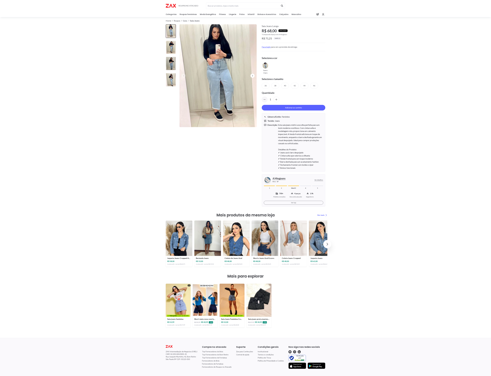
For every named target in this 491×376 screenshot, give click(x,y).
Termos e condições (266, 354)
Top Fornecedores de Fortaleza (214, 358)
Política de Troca (264, 358)
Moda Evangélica (208, 14)
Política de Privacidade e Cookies (271, 361)
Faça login (266, 47)
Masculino (296, 14)
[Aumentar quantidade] (276, 99)
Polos (242, 14)
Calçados (283, 14)
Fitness (222, 14)
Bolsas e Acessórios (267, 14)
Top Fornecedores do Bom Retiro (215, 354)
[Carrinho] (318, 14)
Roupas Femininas (188, 14)
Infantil (251, 14)
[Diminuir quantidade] (264, 99)
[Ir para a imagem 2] (171, 47)
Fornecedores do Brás (211, 361)
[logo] (181, 346)
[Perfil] (323, 14)
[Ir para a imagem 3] (171, 63)
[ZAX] (171, 6)
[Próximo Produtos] (327, 244)
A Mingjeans (279, 178)
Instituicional (263, 351)
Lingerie (232, 14)
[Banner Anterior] (184, 76)
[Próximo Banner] (252, 76)
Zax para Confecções (244, 351)
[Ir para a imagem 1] (171, 31)
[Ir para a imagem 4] (171, 80)
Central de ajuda (242, 354)
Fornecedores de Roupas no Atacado (217, 367)
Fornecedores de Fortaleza (212, 364)
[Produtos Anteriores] (164, 244)
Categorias (171, 14)
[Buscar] (282, 6)
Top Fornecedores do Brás (212, 351)
